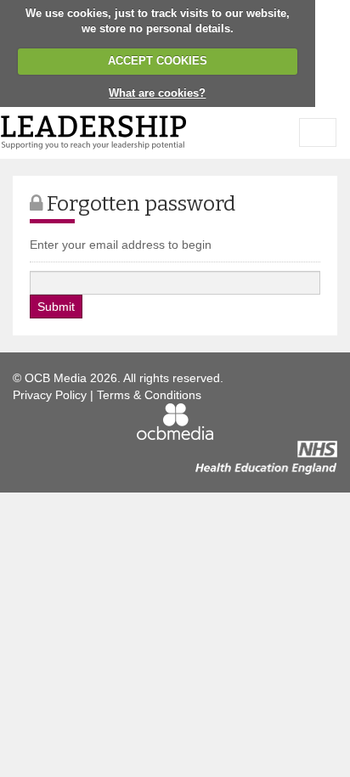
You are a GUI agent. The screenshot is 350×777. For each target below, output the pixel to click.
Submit (56, 306)
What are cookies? (157, 93)
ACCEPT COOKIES (157, 60)
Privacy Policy (50, 395)
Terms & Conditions (149, 395)
